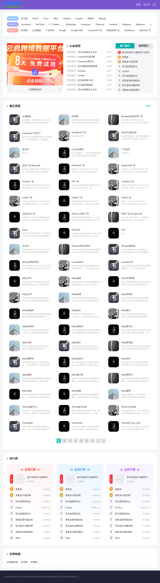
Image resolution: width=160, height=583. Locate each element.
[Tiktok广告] (113, 201)
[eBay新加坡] (113, 346)
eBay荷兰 (76, 342)
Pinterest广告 (78, 165)
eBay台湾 (27, 294)
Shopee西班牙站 (30, 262)
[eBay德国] (64, 394)
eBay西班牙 (127, 374)
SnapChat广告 (128, 165)
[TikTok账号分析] (64, 410)
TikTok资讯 (27, 423)
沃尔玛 (25, 246)
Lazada (79, 18)
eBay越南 (76, 278)
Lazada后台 (77, 262)
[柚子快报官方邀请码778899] (20, 479)
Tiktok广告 (126, 197)
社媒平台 (12, 24)
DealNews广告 (79, 132)
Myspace (140, 24)
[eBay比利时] (14, 329)
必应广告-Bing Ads (31, 165)
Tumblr (81, 75)
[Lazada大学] (113, 265)
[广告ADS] (113, 152)
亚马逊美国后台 (130, 76)
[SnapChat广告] (113, 168)
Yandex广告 (28, 181)
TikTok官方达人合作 (131, 423)
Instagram (86, 24)
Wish (17, 538)
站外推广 (12, 30)
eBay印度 (27, 342)
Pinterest (99, 24)
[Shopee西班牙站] (14, 265)
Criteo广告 (27, 197)
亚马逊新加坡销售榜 (87, 66)
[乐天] (113, 233)
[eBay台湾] (14, 297)
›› (104, 441)
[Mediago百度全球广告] (113, 119)
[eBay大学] (14, 281)
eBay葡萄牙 (77, 326)
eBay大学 (27, 278)
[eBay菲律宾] (113, 297)
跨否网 (24, 30)
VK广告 (75, 181)
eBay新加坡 (127, 342)
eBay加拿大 (77, 358)
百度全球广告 (113, 30)
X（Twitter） (55, 24)
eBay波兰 (76, 310)
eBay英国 (27, 374)
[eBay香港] (64, 297)
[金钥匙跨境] (12, 4)
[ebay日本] (113, 362)
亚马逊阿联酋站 (85, 85)
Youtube (82, 71)
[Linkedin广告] (113, 185)
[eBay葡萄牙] (64, 329)
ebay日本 (125, 358)
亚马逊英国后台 (130, 66)
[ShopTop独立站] (113, 136)
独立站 (25, 149)
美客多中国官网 (130, 61)
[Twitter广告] (64, 201)
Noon (25, 230)
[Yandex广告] (14, 185)
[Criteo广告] (14, 201)
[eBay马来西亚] (113, 281)
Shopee (67, 18)
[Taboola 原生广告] (64, 217)
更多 (148, 106)
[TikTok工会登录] (113, 410)
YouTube (39, 24)
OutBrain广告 (28, 213)
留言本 (146, 4)
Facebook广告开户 (31, 133)
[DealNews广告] (64, 136)
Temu (46, 18)
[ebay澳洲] (113, 394)
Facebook (26, 24)
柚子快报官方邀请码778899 (135, 52)
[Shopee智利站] (113, 249)
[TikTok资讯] (14, 426)
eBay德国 (76, 391)
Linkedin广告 (127, 181)
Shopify (102, 18)
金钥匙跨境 (12, 562)
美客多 (90, 18)
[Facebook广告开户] (14, 136)
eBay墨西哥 (28, 358)
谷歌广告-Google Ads (131, 213)
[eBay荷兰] (64, 346)
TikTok (35, 18)
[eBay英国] (14, 378)
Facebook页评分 (86, 61)
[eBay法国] (14, 394)
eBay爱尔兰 (127, 326)
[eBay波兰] (64, 313)
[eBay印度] (14, 346)
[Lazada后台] (64, 265)
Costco (125, 71)
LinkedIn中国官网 (86, 56)
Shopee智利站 (128, 246)
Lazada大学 (127, 262)
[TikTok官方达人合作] (113, 426)
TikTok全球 (77, 423)
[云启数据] (14, 119)
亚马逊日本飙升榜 (131, 85)
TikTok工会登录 (128, 407)
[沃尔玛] (14, 249)
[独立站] (14, 152)
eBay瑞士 (126, 310)
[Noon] (14, 233)
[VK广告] (64, 185)
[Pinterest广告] (64, 168)
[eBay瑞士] (113, 313)
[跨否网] (64, 119)
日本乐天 (76, 230)
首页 (138, 4)
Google (62, 30)
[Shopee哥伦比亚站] (64, 249)
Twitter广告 (77, 197)
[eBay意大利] (64, 378)
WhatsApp (71, 24)
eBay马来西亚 (128, 278)
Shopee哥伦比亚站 (81, 246)
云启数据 (36, 30)
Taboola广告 (145, 30)
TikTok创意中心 (29, 407)
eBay (55, 18)
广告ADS (50, 30)
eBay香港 (76, 294)
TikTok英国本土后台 (87, 89)
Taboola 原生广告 (80, 213)
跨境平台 (12, 18)
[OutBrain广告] (14, 217)
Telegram (126, 24)
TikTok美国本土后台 (87, 52)
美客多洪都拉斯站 (131, 90)
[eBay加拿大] (64, 362)
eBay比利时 (28, 326)
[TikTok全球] (64, 426)
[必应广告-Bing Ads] (14, 168)
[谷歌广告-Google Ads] (113, 217)
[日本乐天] (64, 233)
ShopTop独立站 (129, 132)
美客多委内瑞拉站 (131, 80)
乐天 (123, 230)
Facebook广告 (95, 30)
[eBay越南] (64, 281)
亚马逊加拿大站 (85, 80)
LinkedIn (113, 24)
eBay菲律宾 (127, 294)
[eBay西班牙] (113, 378)
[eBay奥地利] (14, 313)
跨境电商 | (72, 52)
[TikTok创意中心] (14, 410)
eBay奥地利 (28, 310)
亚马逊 (24, 18)
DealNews (129, 30)
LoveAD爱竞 (78, 149)
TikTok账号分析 (79, 407)
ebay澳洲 (125, 391)
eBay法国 (27, 391)
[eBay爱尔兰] (113, 329)
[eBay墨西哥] (14, 362)
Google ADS (77, 30)
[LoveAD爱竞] (64, 152)
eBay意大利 (77, 374)
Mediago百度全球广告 (132, 116)
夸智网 (34, 562)
